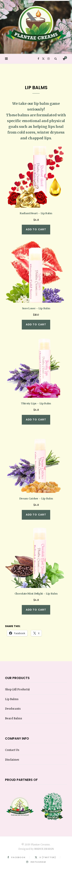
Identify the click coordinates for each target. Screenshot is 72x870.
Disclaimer (12, 759)
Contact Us (12, 750)
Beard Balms (13, 718)
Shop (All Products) (17, 689)
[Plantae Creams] (36, 22)
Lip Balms (11, 699)
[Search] (55, 59)
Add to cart (36, 229)
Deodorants (13, 708)
